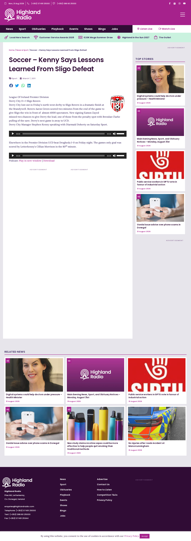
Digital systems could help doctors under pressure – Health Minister (159, 97)
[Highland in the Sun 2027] (119, 37)
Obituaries (39, 28)
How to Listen (104, 489)
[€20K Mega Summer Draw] (80, 37)
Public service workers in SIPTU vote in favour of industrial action (157, 183)
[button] (11, 85)
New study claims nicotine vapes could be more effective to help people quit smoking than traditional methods (92, 446)
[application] (68, 134)
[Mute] (114, 133)
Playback (57, 28)
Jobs (114, 28)
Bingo (102, 28)
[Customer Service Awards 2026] (36, 37)
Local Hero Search (20, 37)
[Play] (12, 133)
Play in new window (30, 160)
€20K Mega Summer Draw (98, 37)
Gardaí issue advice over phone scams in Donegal (159, 226)
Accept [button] (144, 536)
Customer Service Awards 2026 (56, 37)
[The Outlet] (155, 37)
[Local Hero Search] (6, 37)
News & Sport (22, 50)
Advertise (102, 479)
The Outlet (165, 37)
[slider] (121, 133)
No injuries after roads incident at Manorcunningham (146, 445)
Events (74, 28)
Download (49, 160)
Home (11, 50)
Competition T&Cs (107, 494)
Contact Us (103, 484)
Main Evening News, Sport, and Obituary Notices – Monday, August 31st (158, 140)
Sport (22, 28)
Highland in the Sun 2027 (135, 37)
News (9, 28)
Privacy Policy (104, 500)
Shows (88, 28)
